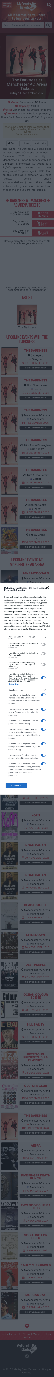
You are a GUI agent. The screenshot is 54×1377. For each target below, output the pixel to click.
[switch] (43, 644)
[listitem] (27, 638)
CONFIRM (16, 785)
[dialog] (27, 688)
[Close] (48, 588)
